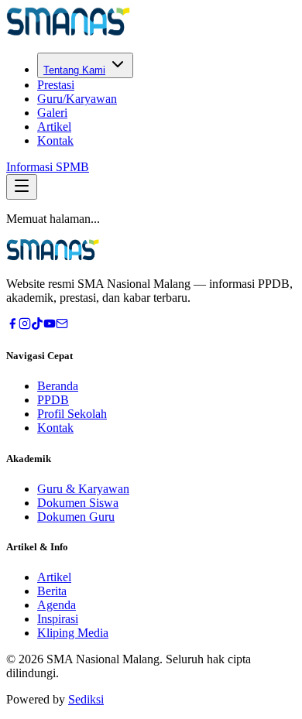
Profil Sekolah (72, 413)
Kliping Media (72, 632)
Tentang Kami (74, 70)
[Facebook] (12, 325)
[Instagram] (25, 325)
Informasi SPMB (47, 166)
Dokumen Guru (76, 516)
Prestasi (55, 84)
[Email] (62, 325)
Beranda (57, 385)
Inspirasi (57, 618)
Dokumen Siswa (77, 502)
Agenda (56, 604)
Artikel (54, 126)
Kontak (55, 140)
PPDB (53, 399)
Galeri (52, 112)
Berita (52, 590)
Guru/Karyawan (77, 98)
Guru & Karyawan (83, 488)
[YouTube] (49, 325)
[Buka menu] (21, 187)
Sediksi (86, 699)
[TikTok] (37, 325)
